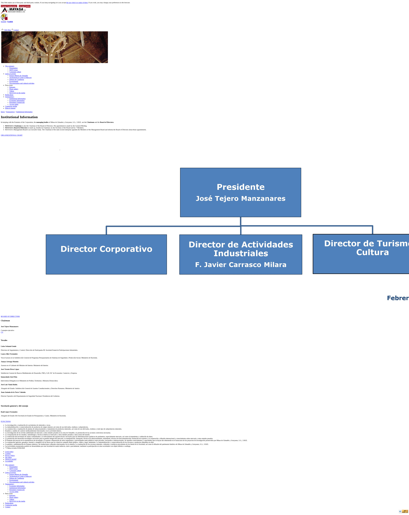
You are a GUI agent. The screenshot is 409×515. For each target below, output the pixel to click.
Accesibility (9, 461)
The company (9, 66)
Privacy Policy (10, 455)
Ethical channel (10, 108)
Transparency (9, 97)
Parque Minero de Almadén (18, 76)
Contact (16, 30)
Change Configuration (9, 6)
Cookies (8, 453)
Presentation (13, 68)
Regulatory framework (17, 102)
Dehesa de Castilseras (16, 79)
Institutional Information (17, 99)
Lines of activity (10, 74)
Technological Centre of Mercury (20, 77)
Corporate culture (15, 72)
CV (2, 332)
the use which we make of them (77, 3)
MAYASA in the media (17, 93)
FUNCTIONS (6, 421)
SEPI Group (13, 70)
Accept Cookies (24, 6)
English (10, 22)
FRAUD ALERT (10, 459)
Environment (13, 81)
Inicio (3, 112)
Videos (11, 91)
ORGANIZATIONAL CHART (11, 135)
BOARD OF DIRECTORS (10, 316)
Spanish (3, 22)
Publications (9, 95)
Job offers (8, 457)
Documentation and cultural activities (21, 83)
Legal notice (9, 452)
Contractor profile (11, 106)
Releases (12, 87)
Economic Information (16, 100)
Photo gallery (13, 89)
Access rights (13, 104)
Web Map (7, 30)
